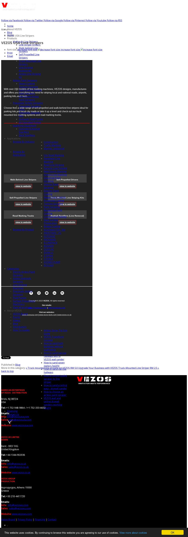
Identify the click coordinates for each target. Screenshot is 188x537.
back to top (7, 371)
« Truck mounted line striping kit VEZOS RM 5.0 (52, 368)
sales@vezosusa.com (37, 308)
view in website (23, 186)
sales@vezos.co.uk (19, 467)
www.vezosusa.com (22, 425)
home (10, 26)
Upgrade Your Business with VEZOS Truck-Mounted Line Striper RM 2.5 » (118, 368)
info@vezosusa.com (56, 308)
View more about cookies (133, 532)
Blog (9, 32)
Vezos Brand (8, 519)
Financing (40, 519)
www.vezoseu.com (22, 514)
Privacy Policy (25, 519)
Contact (52, 519)
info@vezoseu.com (18, 505)
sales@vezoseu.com (20, 508)
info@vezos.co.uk (16, 463)
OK (172, 532)
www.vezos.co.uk (21, 472)
